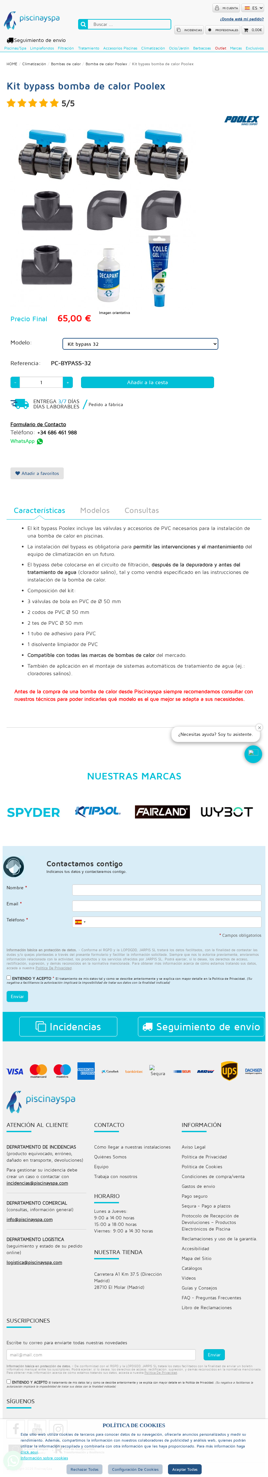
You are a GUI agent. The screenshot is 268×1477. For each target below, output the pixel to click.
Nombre (17, 887)
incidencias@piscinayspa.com (37, 1183)
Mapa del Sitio (196, 1258)
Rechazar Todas (84, 1469)
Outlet (220, 48)
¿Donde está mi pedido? (242, 18)
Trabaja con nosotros (115, 1176)
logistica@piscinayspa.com (34, 1262)
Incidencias (73, 1026)
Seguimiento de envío (40, 40)
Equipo (101, 1166)
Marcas (236, 48)
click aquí (29, 1451)
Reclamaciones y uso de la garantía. (220, 1238)
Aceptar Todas (184, 1469)
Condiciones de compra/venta (213, 1176)
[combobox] (80, 922)
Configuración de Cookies (135, 1469)
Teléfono (17, 919)
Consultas (142, 510)
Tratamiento (88, 48)
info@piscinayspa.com (30, 1219)
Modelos (94, 510)
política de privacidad (54, 968)
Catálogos (192, 1268)
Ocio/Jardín (179, 48)
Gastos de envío (198, 1186)
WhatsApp (23, 441)
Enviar (17, 996)
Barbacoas (202, 48)
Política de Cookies (202, 1166)
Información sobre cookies (44, 1457)
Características (39, 510)
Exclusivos (255, 48)
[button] (253, 754)
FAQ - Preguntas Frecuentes (211, 1297)
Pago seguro (195, 1196)
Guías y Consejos (199, 1287)
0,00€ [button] (257, 30)
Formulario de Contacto (38, 424)
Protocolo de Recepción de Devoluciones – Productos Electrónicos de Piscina (210, 1222)
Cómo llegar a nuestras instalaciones (132, 1147)
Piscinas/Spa (15, 48)
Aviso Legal (194, 1147)
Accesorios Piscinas (120, 48)
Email (14, 903)
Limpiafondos (42, 48)
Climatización (153, 48)
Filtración (66, 48)
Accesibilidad (195, 1248)
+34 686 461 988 (57, 432)
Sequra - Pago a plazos (206, 1206)
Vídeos (189, 1278)
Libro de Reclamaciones (207, 1307)
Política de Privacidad (228, 978)
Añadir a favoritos (39, 473)
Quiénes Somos (110, 1156)
